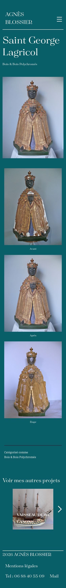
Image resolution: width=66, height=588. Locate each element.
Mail (54, 576)
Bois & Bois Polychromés (20, 64)
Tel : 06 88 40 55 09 (24, 576)
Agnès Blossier (18, 18)
